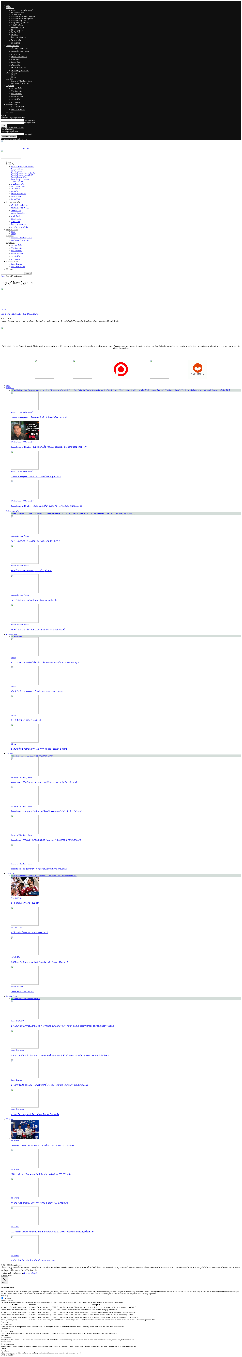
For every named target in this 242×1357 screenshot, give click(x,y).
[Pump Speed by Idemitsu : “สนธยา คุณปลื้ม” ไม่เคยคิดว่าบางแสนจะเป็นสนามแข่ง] (25, 498)
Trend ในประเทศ (17, 107)
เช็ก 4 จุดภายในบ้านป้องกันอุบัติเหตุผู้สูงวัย (20, 314)
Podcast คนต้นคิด (12, 46)
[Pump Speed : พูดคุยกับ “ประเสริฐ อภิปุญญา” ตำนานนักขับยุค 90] (25, 862)
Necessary (7, 1298)
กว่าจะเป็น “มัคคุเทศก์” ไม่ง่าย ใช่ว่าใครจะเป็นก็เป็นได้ (35, 1114)
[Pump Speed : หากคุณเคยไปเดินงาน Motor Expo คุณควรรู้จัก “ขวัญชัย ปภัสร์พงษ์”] (25, 804)
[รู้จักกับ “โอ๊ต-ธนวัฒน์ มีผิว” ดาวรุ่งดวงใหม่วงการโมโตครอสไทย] (25, 1196)
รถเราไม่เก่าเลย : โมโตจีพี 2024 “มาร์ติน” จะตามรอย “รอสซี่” (38, 630)
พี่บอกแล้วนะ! (16, 62)
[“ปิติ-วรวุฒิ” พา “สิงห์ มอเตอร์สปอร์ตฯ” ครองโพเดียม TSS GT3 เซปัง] (25, 1167)
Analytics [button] (4, 1335)
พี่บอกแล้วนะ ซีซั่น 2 (19, 57)
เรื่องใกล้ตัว (15, 65)
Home (8, 6)
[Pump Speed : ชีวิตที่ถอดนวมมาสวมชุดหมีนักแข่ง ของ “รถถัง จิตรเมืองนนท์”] (25, 776)
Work (13, 75)
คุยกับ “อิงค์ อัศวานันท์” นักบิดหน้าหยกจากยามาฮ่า (33, 1260)
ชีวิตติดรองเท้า (16, 94)
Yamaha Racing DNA (18, 21)
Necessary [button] (4, 1296)
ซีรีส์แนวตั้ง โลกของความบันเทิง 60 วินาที (29, 932)
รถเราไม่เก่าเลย (17, 97)
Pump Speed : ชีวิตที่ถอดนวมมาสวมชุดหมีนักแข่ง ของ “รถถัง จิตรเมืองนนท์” (44, 782)
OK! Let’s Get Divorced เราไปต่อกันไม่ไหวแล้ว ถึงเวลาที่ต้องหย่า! (39, 962)
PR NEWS (15, 1140)
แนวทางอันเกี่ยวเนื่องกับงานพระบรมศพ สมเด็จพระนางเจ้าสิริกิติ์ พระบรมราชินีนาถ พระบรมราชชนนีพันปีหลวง (60, 1055)
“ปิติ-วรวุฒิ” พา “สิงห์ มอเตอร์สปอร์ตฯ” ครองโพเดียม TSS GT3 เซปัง (41, 1174)
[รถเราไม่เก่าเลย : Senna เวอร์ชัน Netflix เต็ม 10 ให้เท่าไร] (25, 533)
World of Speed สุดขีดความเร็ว (22, 10)
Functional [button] (5, 1322)
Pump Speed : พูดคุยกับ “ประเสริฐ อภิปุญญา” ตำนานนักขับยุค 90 (39, 869)
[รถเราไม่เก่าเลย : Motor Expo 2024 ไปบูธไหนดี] (25, 563)
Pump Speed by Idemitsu (20, 23)
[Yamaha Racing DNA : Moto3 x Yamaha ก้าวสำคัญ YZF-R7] (25, 469)
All (12, 390)
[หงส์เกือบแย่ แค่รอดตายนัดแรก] (25, 895)
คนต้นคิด (14, 35)
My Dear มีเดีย (16, 88)
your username (29, 120)
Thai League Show (18, 30)
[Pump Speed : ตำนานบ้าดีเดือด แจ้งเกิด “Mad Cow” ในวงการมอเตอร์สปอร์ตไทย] (25, 833)
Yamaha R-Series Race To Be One (23, 16)
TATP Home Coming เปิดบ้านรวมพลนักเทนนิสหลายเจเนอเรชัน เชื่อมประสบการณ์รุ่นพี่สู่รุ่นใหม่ (52, 1232)
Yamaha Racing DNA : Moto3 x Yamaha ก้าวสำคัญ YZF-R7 (36, 476)
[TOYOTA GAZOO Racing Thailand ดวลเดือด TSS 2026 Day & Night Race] (25, 1138)
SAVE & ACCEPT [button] (7, 1355)
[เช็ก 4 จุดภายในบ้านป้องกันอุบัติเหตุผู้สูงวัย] (21, 307)
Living (13, 77)
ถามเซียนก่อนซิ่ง (17, 28)
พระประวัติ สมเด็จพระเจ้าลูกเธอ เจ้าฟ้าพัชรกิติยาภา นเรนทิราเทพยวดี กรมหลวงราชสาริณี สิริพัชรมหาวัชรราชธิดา (62, 1026)
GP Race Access (16, 14)
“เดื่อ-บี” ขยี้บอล (17, 25)
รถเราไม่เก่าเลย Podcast (20, 51)
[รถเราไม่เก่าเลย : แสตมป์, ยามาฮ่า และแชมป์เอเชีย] (25, 593)
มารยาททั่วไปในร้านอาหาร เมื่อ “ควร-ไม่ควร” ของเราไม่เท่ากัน (39, 749)
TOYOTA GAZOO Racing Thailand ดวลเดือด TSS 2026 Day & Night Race (42, 1145)
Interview (9, 79)
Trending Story (11, 104)
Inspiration (10, 86)
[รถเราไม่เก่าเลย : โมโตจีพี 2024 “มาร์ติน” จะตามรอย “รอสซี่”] (25, 622)
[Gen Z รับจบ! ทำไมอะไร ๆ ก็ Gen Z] (25, 713)
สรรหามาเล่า (16, 54)
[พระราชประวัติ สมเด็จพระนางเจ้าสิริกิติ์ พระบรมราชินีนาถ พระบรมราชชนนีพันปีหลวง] (25, 1077)
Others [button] (3, 1348)
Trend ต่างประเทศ (18, 110)
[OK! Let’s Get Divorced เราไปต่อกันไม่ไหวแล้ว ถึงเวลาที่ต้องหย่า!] (25, 955)
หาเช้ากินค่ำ (16, 60)
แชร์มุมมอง (15, 102)
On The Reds (15, 32)
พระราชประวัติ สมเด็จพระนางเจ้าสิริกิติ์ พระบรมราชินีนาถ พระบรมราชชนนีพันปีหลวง (49, 1085)
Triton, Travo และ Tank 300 (22, 992)
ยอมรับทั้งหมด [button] (17, 1273)
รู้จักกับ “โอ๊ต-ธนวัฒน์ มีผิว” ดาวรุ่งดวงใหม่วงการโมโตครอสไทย (39, 1203)
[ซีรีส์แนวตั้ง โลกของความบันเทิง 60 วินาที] (25, 925)
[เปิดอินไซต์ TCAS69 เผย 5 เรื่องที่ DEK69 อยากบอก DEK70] (25, 684)
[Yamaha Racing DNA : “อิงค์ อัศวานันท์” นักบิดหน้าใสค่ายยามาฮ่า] (25, 410)
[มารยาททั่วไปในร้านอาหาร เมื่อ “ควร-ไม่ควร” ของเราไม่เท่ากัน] (25, 742)
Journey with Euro (17, 12)
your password (29, 123)
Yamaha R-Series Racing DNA (22, 19)
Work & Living (11, 73)
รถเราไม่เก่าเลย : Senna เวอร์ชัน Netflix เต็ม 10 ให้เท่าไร (35, 541)
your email (28, 134)
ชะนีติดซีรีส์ (15, 99)
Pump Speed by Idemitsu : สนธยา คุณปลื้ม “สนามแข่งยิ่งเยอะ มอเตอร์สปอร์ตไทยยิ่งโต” (49, 447)
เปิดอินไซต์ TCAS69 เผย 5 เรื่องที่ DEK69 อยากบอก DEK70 (37, 691)
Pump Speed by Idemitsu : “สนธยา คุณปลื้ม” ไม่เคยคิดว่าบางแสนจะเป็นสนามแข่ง (46, 506)
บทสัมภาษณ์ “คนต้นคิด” (20, 83)
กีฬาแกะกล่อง (16, 40)
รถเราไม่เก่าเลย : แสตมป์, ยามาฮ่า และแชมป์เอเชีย (34, 600)
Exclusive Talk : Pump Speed (21, 81)
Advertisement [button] (6, 1342)
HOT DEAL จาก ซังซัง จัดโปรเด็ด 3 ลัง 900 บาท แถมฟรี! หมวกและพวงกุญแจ (45, 662)
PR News (9, 112)
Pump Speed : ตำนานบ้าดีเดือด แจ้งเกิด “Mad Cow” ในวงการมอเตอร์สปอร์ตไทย (46, 840)
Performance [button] (5, 1329)
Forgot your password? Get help (12, 128)
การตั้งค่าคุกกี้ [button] (6, 1273)
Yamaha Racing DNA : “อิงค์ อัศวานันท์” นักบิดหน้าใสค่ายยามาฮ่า (39, 417)
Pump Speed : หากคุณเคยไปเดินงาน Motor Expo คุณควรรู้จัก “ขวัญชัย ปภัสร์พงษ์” (46, 811)
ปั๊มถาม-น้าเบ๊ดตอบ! (18, 37)
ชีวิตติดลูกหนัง (16, 91)
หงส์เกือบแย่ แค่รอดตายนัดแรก (25, 903)
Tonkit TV (10, 8)
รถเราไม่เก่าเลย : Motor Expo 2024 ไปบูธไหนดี (31, 570)
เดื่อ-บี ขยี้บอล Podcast (19, 48)
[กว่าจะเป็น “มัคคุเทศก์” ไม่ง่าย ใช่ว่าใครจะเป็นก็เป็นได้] (25, 1107)
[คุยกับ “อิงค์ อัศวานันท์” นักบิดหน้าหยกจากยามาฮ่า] (25, 1254)
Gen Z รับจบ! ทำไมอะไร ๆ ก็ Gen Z (26, 720)
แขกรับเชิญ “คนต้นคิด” (20, 71)
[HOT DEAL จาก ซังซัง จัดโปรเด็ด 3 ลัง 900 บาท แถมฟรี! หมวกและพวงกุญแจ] (25, 656)
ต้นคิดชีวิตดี (15, 43)
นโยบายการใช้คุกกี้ (30, 1273)
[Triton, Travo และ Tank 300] (25, 984)
